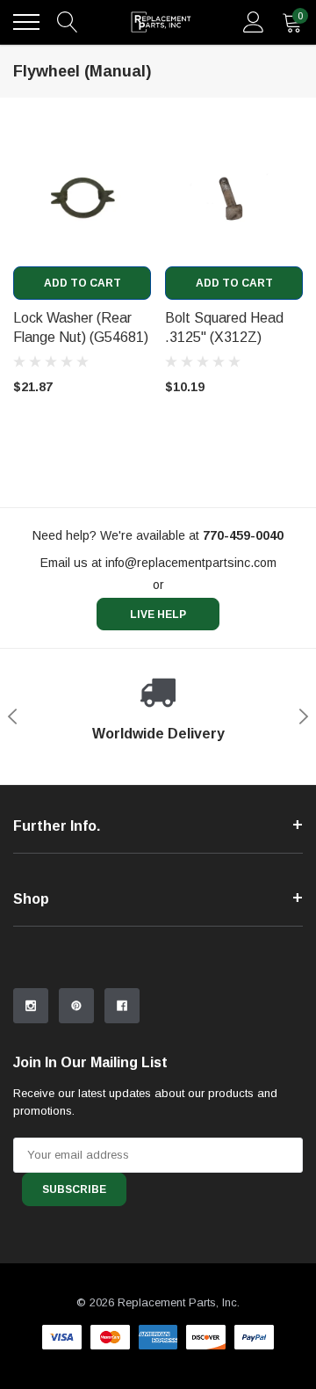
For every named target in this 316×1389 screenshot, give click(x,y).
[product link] (82, 197)
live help (158, 614)
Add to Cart (82, 283)
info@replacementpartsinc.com (190, 563)
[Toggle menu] (26, 22)
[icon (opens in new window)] (30, 1005)
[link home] (161, 22)
